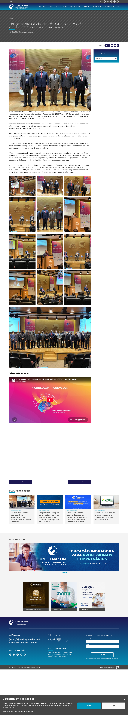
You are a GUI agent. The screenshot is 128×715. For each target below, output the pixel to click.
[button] (124, 699)
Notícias (50, 6)
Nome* (88, 639)
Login (10, 1)
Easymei (85, 609)
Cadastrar (102, 655)
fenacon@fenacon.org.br (61, 641)
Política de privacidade (10, 711)
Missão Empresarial (76, 6)
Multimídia (87, 6)
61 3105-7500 (58, 639)
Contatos (100, 1)
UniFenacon (97, 6)
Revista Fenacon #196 (33, 609)
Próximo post (78, 482)
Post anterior (21, 482)
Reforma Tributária (61, 6)
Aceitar (89, 705)
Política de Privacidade (24, 705)
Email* (88, 644)
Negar (113, 705)
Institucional (41, 6)
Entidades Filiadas (108, 6)
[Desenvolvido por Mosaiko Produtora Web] (117, 667)
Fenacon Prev (58, 609)
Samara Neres (14, 32)
